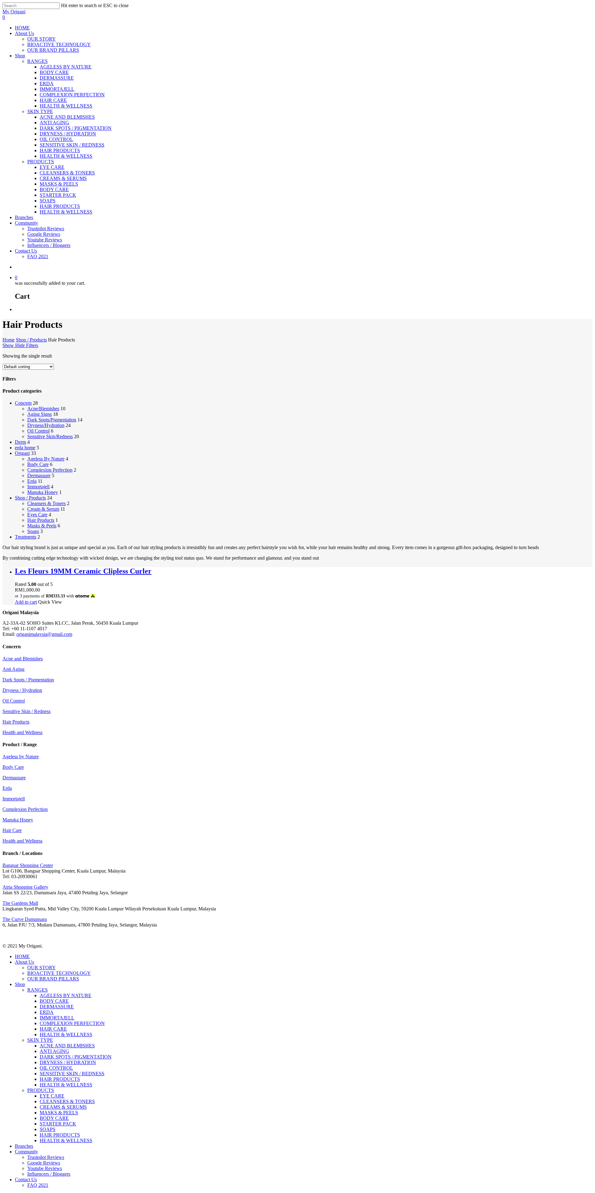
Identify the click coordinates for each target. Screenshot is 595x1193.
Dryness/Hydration (45, 425)
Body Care (38, 464)
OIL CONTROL (56, 1068)
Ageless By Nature (45, 458)
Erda (32, 481)
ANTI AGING (54, 1051)
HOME (22, 956)
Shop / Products (31, 339)
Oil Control (38, 431)
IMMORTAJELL (57, 1017)
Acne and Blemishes (22, 658)
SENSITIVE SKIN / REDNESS (72, 1073)
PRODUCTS (40, 1090)
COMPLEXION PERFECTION (72, 1023)
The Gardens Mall (20, 903)
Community (26, 1151)
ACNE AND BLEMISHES (67, 1045)
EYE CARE (52, 1095)
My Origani (13, 11)
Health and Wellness (22, 732)
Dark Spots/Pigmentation (51, 419)
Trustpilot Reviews (45, 1157)
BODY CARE (54, 1001)
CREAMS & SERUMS (63, 1107)
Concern (23, 403)
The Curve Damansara (24, 919)
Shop (20, 984)
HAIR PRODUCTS (60, 1079)
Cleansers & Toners (46, 503)
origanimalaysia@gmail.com (44, 634)
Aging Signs (39, 414)
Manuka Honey (42, 492)
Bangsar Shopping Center (27, 865)
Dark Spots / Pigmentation (28, 679)
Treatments (25, 536)
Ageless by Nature (20, 756)
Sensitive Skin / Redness (26, 711)
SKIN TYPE (40, 1040)
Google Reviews (43, 1162)
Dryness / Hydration (22, 690)
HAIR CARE (53, 1029)
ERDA (47, 1012)
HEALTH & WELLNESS (66, 1034)
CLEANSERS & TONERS (67, 1101)
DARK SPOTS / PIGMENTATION (76, 1056)
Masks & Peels (41, 525)
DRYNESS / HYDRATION (68, 1062)
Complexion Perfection (50, 470)
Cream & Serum (43, 509)
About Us (24, 962)
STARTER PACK (58, 1123)
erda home (25, 447)
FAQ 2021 (37, 1185)
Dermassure (39, 475)
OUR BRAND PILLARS (53, 978)
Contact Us (26, 1179)
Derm (20, 442)
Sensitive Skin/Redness (50, 436)
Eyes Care (37, 514)
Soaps (33, 531)
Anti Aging (13, 669)
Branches (24, 1146)
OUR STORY (41, 967)
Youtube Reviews (44, 1168)
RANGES (37, 990)
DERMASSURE (57, 1006)
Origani (22, 453)
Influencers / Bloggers (48, 1174)
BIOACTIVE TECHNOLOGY (59, 973)
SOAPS (47, 1129)
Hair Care (12, 830)
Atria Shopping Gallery (25, 887)
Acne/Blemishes (43, 408)
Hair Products (40, 520)
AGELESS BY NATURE (65, 995)
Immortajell (38, 486)
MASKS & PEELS (59, 1112)
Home (8, 339)
